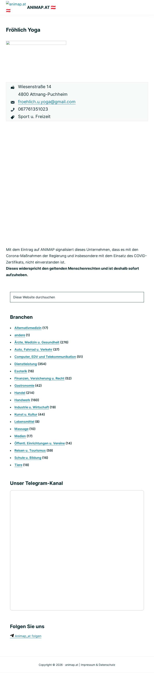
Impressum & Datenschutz (98, 664)
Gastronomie (24, 385)
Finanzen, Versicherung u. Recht (39, 378)
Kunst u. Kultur (25, 414)
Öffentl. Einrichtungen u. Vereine (39, 443)
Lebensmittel (24, 422)
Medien (20, 436)
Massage (21, 429)
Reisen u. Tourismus (30, 450)
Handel (19, 393)
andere (19, 335)
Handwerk (22, 400)
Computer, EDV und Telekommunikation (45, 357)
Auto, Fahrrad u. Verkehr (33, 349)
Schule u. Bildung (27, 458)
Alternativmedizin (28, 328)
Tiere (18, 465)
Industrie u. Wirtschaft (31, 407)
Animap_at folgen (27, 636)
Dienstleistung (25, 364)
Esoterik (20, 371)
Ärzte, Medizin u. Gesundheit (36, 342)
